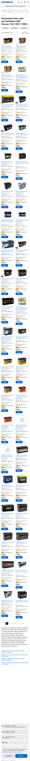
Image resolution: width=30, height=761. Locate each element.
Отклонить (8, 756)
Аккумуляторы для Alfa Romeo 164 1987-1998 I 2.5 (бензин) (14, 655)
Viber (6, 742)
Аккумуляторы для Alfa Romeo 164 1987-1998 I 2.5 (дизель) (13, 659)
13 (23, 623)
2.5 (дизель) (24, 28)
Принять (21, 756)
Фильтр (27, 33)
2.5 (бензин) (15, 28)
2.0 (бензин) (5, 28)
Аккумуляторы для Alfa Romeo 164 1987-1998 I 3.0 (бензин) (14, 663)
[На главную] (7, 2)
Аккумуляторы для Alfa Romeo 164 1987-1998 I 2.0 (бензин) (13, 651)
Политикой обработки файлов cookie (12, 752)
